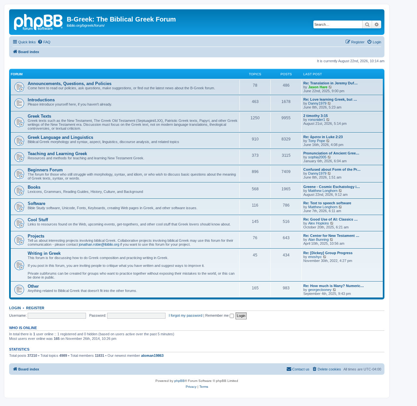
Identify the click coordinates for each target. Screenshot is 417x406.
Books (34, 187)
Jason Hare (317, 87)
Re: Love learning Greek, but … (330, 99)
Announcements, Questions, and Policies (69, 83)
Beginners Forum (45, 169)
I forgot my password (185, 315)
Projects (36, 236)
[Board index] (39, 21)
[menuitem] (43, 42)
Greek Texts (39, 116)
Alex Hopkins (318, 223)
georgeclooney (320, 290)
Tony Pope (316, 141)
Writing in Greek (44, 253)
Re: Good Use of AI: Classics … (330, 219)
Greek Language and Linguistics (60, 137)
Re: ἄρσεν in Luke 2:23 (323, 137)
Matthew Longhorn (323, 191)
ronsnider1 (316, 120)
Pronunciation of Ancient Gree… (331, 153)
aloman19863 (152, 355)
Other (33, 286)
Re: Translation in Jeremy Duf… (330, 83)
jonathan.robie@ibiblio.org (99, 244)
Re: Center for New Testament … (331, 236)
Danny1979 (317, 103)
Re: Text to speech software (327, 203)
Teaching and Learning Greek (57, 153)
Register (35, 308)
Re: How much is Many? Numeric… (333, 286)
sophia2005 (317, 157)
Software (36, 203)
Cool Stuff (38, 219)
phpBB (179, 381)
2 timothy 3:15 (315, 116)
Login (15, 308)
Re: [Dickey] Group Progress (327, 253)
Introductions (41, 99)
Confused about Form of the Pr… (332, 169)
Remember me (217, 315)
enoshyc (315, 257)
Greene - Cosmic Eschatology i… (331, 187)
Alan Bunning (318, 239)
